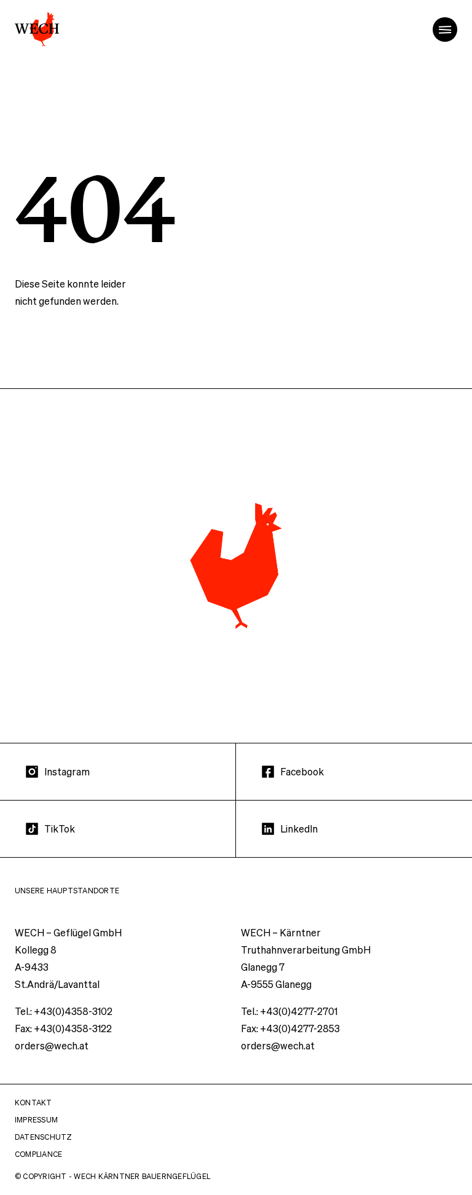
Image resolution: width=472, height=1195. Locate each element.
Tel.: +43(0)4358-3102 (63, 1011)
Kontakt (33, 1102)
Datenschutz (44, 1137)
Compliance (38, 1154)
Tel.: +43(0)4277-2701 (289, 1011)
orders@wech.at (51, 1045)
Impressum (36, 1119)
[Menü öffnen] (445, 29)
